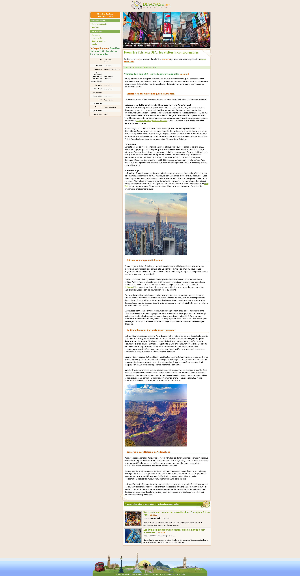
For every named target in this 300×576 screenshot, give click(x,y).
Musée (94, 44)
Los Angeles (138, 67)
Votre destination (98, 20)
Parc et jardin (97, 38)
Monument (96, 35)
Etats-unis (128, 67)
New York (95, 27)
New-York (148, 67)
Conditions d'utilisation (160, 574)
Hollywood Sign (131, 287)
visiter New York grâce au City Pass (151, 120)
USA (156, 67)
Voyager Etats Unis (99, 24)
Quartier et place (98, 41)
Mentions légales (144, 574)
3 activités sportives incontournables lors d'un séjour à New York (176, 513)
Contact (172, 574)
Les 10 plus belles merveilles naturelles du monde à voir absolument (174, 531)
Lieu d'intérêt (96, 31)
